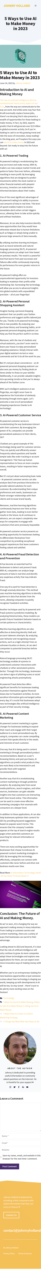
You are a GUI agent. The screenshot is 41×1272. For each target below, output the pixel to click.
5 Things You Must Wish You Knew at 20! (21, 1021)
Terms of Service (25, 1253)
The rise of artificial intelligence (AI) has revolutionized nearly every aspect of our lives (19, 103)
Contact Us (11, 1215)
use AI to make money (14, 142)
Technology (8, 998)
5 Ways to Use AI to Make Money (17, 1002)
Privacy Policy (9, 1253)
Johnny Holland (16, 6)
